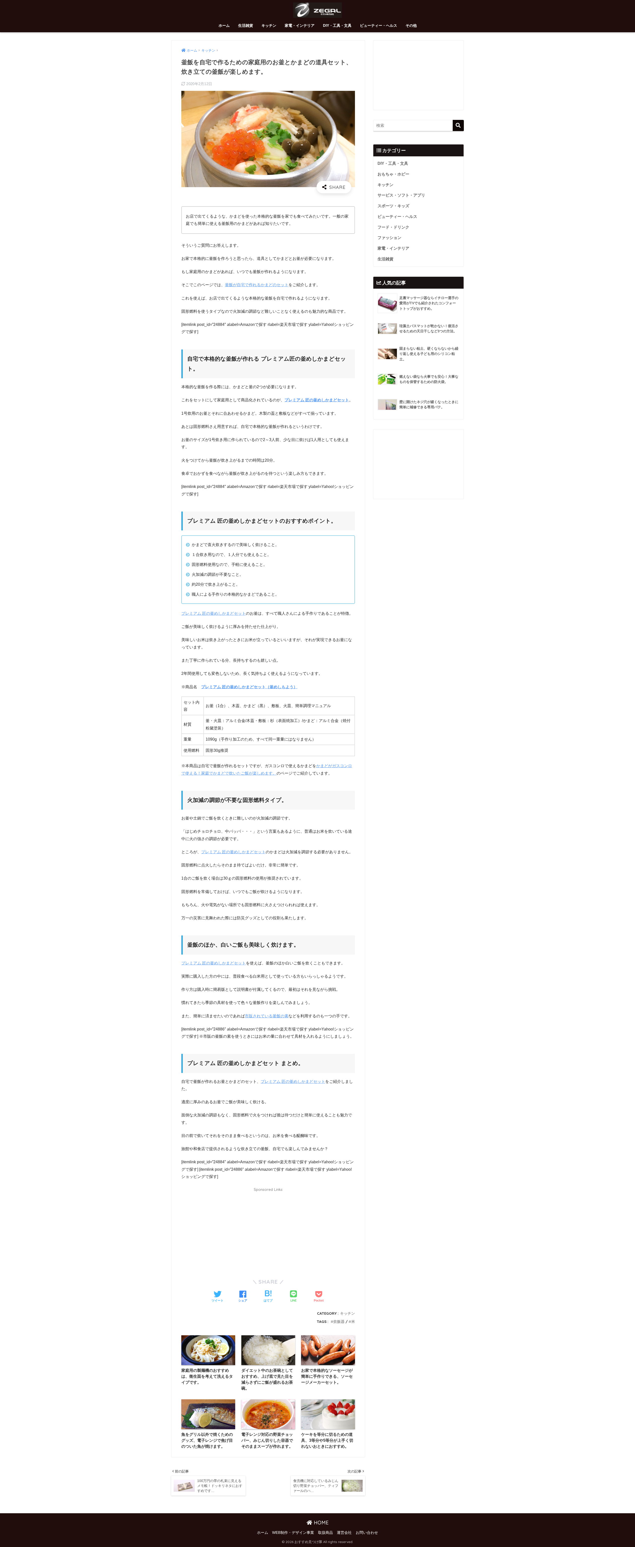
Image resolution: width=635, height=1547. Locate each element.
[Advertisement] (268, 1230)
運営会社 (344, 1533)
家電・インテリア (300, 25)
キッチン (268, 25)
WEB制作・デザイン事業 (293, 1533)
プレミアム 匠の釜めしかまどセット (317, 400)
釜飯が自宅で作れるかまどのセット (256, 285)
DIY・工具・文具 (337, 25)
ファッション (389, 238)
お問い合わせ (367, 1533)
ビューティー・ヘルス (378, 25)
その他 (411, 25)
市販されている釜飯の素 (266, 1016)
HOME (320, 1522)
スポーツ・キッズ (393, 206)
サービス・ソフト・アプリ (401, 195)
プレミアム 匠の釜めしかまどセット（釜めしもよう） (249, 687)
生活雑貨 (245, 25)
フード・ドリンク (393, 227)
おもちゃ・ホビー (393, 174)
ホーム (224, 25)
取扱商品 (325, 1533)
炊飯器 (339, 1321)
